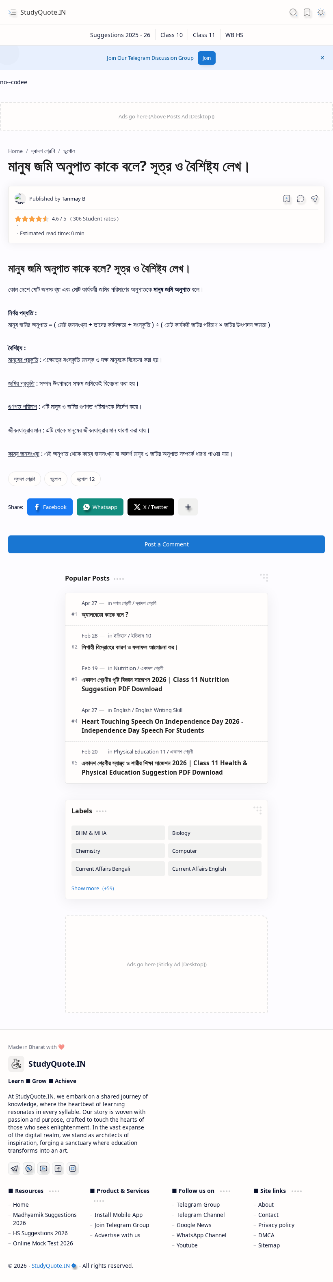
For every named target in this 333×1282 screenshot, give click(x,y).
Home (21, 1204)
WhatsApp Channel (202, 1235)
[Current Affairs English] (215, 868)
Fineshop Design (301, 1265)
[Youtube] (43, 1168)
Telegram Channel (201, 1215)
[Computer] (215, 850)
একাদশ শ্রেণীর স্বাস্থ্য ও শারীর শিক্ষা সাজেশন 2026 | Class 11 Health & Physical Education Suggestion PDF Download (164, 767)
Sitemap (269, 1245)
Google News (194, 1225)
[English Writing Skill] (158, 710)
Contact (268, 1215)
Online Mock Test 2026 (43, 1243)
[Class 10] (172, 34)
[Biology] (215, 833)
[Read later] (287, 198)
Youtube (187, 1245)
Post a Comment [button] (167, 544)
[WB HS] (234, 34)
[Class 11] (204, 34)
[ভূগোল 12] (86, 479)
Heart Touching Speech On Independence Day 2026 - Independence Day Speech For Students (162, 726)
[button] (12, 12)
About (266, 1204)
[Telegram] (14, 1168)
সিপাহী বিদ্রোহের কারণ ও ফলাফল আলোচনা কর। (130, 647)
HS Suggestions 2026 (40, 1233)
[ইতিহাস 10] (141, 635)
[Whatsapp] (29, 1168)
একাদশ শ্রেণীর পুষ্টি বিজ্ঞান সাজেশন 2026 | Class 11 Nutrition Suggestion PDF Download (155, 684)
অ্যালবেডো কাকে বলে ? (105, 614)
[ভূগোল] (55, 479)
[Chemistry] (118, 850)
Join (207, 58)
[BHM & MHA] (118, 833)
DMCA (266, 1235)
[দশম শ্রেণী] (123, 603)
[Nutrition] (126, 668)
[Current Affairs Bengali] (118, 868)
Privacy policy (276, 1225)
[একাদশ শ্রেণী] (152, 668)
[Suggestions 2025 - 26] (120, 34)
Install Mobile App (119, 1215)
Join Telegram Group (122, 1225)
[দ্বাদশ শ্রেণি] (24, 479)
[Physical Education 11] (141, 751)
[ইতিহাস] (122, 635)
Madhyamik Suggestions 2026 (45, 1219)
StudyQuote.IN (43, 12)
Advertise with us (118, 1235)
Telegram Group (198, 1204)
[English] (123, 710)
